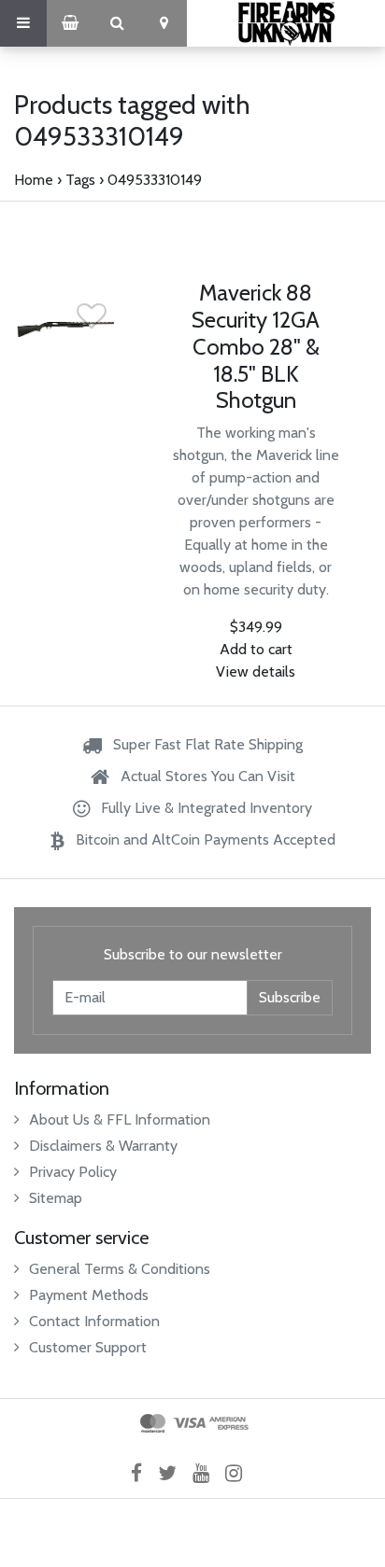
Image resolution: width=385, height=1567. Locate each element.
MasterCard (152, 1423)
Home (33, 180)
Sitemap (55, 1198)
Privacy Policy (73, 1172)
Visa (189, 1423)
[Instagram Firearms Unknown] (239, 1472)
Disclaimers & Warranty (103, 1145)
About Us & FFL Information (119, 1119)
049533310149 (154, 180)
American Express (229, 1423)
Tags (80, 180)
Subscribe (290, 997)
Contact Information (94, 1321)
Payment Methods (89, 1295)
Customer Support (88, 1347)
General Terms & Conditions (119, 1269)
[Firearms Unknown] (286, 23)
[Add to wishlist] (92, 321)
